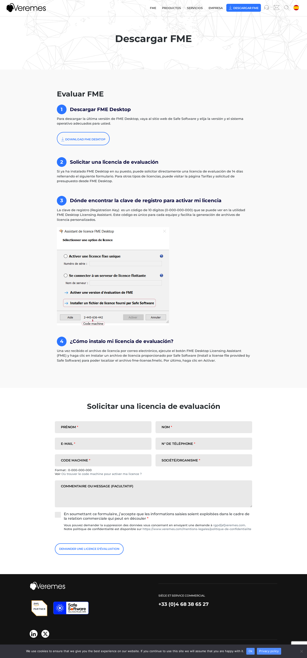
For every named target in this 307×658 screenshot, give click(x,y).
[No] (301, 651)
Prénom (69, 427)
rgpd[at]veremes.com (229, 525)
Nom (167, 427)
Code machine (75, 460)
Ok (251, 651)
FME (153, 8)
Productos (171, 8)
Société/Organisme (181, 460)
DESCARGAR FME (245, 8)
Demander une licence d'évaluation (89, 549)
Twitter (45, 634)
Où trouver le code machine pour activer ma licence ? (101, 474)
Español (297, 8)
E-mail (68, 444)
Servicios (195, 8)
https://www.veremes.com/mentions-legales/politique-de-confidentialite (196, 529)
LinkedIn (34, 634)
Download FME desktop (85, 139)
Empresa (216, 8)
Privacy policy (269, 651)
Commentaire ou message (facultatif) (97, 486)
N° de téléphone (179, 444)
